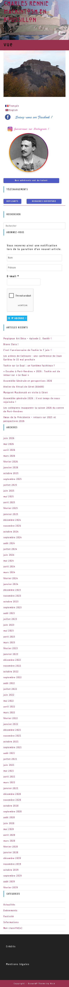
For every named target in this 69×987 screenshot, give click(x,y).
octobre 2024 (11, 531)
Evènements (11, 910)
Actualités (9, 904)
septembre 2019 (13, 875)
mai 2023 (9, 630)
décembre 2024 (12, 520)
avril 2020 (9, 835)
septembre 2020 (13, 811)
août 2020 (9, 817)
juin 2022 (9, 695)
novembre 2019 (12, 864)
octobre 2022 (11, 671)
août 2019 (9, 881)
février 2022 (11, 718)
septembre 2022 (13, 677)
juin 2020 (9, 823)
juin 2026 (9, 438)
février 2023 (11, 648)
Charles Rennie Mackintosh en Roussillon (26, 12)
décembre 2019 (12, 858)
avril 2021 (9, 776)
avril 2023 (9, 636)
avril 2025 (9, 502)
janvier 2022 (11, 724)
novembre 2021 (12, 736)
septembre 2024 (13, 537)
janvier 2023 (11, 654)
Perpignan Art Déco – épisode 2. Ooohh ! (28, 338)
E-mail (13, 276)
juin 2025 (9, 491)
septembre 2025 (13, 479)
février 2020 (11, 846)
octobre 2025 (11, 473)
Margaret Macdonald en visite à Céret (26, 392)
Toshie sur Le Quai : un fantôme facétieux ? (29, 365)
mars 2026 (9, 456)
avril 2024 (9, 566)
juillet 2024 (10, 549)
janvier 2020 (11, 852)
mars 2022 (9, 712)
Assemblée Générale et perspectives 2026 (28, 381)
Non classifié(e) (13, 928)
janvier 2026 (11, 467)
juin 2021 (9, 765)
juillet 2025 (10, 485)
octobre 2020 (11, 805)
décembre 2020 (12, 794)
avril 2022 (9, 706)
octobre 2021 (11, 741)
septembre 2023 (13, 607)
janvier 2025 (11, 514)
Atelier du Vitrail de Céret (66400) (24, 386)
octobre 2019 (11, 870)
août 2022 (9, 683)
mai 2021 (9, 771)
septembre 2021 (13, 747)
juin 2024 (9, 555)
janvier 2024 (11, 584)
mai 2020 (9, 829)
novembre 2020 (12, 800)
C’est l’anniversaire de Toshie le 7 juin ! (28, 350)
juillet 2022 (10, 689)
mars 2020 (9, 841)
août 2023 (9, 613)
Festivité (9, 916)
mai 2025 (9, 496)
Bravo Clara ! (11, 344)
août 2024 (9, 543)
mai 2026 (9, 444)
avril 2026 (9, 450)
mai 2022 (9, 701)
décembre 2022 (12, 660)
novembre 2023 (12, 596)
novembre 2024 (12, 526)
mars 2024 (9, 572)
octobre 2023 (11, 601)
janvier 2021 (11, 788)
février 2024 (11, 578)
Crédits (11, 946)
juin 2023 (9, 625)
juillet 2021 (10, 759)
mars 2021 (9, 782)
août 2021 (9, 753)
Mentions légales (17, 964)
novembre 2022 (12, 666)
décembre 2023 (12, 590)
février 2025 (11, 508)
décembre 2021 (12, 730)
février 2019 (11, 887)
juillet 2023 (10, 619)
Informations (11, 922)
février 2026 (11, 461)
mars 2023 (9, 642)
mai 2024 (9, 560)
